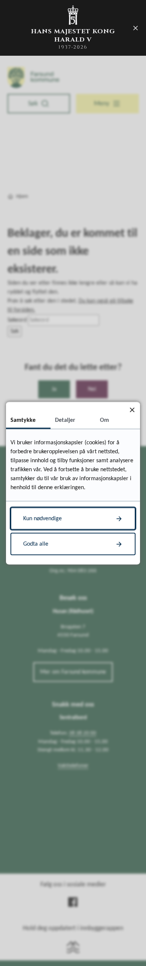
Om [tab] (104, 420)
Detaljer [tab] (65, 420)
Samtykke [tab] (23, 420)
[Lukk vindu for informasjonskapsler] (132, 409)
